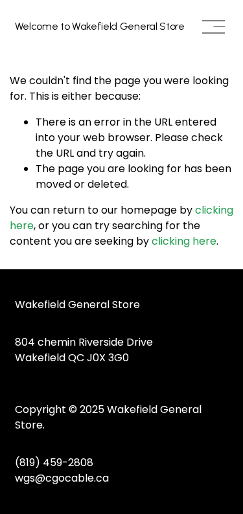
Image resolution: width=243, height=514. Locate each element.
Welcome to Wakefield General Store (100, 26)
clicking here (184, 241)
